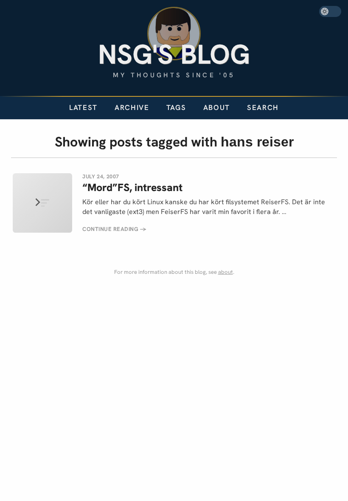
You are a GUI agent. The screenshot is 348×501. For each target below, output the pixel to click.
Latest (83, 107)
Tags (176, 107)
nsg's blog (174, 54)
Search (263, 107)
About (216, 107)
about (225, 272)
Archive (132, 107)
